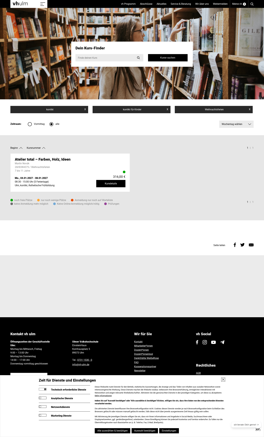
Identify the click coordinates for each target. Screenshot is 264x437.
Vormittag (39, 124)
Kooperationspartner (145, 366)
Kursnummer (34, 147)
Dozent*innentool (143, 354)
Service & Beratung (182, 5)
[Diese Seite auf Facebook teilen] (235, 244)
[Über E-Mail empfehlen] (251, 244)
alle (57, 124)
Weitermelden (220, 3)
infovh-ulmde (80, 364)
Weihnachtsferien (227, 109)
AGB (198, 373)
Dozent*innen (141, 349)
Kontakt (138, 341)
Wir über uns (203, 5)
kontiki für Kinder (145, 109)
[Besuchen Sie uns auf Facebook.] (197, 342)
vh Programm (129, 5)
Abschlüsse (147, 5)
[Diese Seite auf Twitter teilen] (242, 244)
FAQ (136, 362)
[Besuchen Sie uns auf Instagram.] (205, 342)
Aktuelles (163, 5)
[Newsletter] (222, 342)
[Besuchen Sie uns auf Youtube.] (213, 342)
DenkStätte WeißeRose (146, 358)
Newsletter (139, 370)
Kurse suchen (167, 57)
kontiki (66, 109)
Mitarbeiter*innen (143, 345)
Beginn (14, 147)
